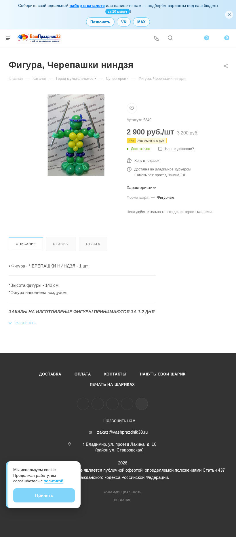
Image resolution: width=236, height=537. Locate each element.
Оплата (93, 244)
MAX (141, 22)
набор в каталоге (87, 5)
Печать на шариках (112, 384)
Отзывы (61, 244)
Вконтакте (83, 404)
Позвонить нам (119, 420)
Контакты (115, 374)
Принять (44, 495)
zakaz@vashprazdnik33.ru (122, 432)
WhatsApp (127, 404)
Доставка (50, 374)
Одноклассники (112, 404)
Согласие (122, 500)
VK (123, 22)
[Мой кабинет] (183, 38)
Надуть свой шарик (163, 374)
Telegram (98, 404)
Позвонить (100, 22)
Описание (26, 244)
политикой (53, 481)
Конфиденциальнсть (123, 492)
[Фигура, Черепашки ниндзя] (76, 135)
